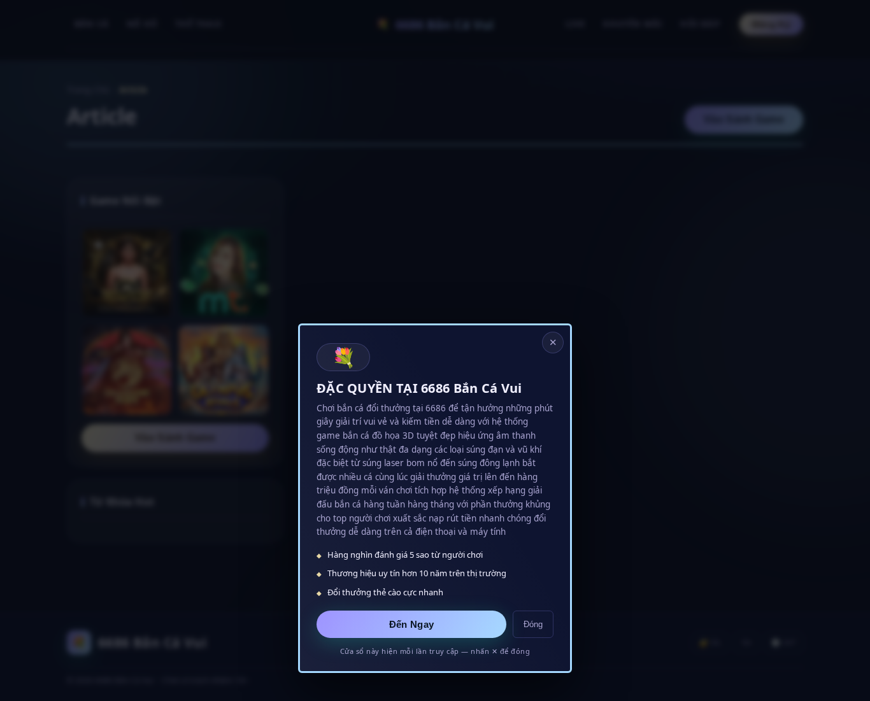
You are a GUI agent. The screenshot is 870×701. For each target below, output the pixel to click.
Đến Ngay (411, 624)
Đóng (533, 624)
